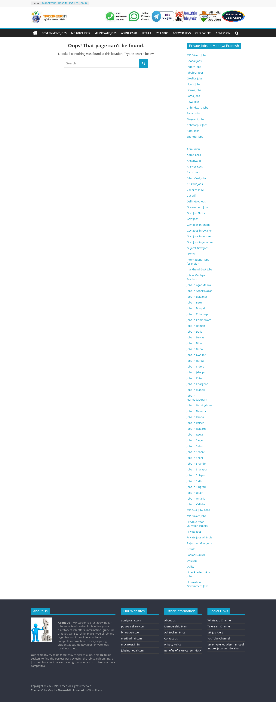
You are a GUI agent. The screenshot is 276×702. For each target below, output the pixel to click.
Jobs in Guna (195, 349)
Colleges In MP (196, 190)
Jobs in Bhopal (196, 308)
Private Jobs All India (200, 537)
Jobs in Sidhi (194, 481)
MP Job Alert (215, 632)
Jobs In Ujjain (195, 492)
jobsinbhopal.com (132, 650)
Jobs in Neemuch (197, 411)
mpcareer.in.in (130, 644)
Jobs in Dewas (195, 337)
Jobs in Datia (195, 331)
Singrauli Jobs (195, 119)
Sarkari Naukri (196, 555)
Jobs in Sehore (196, 452)
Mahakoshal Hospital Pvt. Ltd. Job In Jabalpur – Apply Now (64, 5)
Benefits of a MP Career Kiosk (182, 650)
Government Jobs (54, 33)
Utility (190, 566)
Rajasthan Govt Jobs (199, 543)
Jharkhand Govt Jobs (199, 269)
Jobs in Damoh (196, 326)
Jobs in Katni (195, 378)
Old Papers (203, 33)
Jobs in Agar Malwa (199, 285)
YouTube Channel (218, 638)
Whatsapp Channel (219, 620)
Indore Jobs (194, 67)
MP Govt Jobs (80, 33)
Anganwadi (194, 160)
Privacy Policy (172, 644)
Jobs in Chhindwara (199, 320)
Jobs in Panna (195, 417)
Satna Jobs (193, 96)
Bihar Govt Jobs (196, 178)
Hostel (191, 254)
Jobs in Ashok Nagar (199, 291)
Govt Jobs (192, 219)
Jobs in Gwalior (196, 355)
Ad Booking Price (174, 632)
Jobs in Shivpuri (197, 475)
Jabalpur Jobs (195, 72)
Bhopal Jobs (194, 61)
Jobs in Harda (195, 360)
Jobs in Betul (195, 302)
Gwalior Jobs (194, 78)
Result (146, 33)
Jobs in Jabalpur (197, 372)
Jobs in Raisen (195, 423)
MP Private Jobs (105, 33)
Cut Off (191, 195)
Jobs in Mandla (196, 390)
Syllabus (162, 33)
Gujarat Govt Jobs (198, 248)
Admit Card (129, 33)
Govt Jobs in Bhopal (199, 224)
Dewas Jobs (194, 90)
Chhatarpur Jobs (197, 125)
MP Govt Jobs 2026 (198, 510)
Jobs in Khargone (197, 384)
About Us (170, 620)
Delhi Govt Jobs (196, 201)
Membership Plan (175, 626)
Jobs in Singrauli (197, 487)
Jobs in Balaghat (197, 296)
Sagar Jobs (193, 113)
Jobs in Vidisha (196, 504)
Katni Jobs (193, 131)
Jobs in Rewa (195, 434)
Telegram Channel (219, 626)
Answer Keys (182, 33)
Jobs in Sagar (195, 440)
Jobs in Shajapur (197, 469)
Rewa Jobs (193, 101)
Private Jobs (194, 531)
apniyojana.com (131, 620)
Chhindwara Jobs (197, 107)
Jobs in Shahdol (196, 463)
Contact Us (171, 638)
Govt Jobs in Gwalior (199, 230)
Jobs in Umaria (196, 498)
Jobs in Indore (195, 366)
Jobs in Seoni (195, 458)
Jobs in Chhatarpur (199, 314)
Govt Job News (196, 213)
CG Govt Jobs (195, 184)
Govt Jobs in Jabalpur (200, 242)
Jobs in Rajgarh (196, 428)
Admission (223, 33)
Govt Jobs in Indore (199, 236)
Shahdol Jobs (195, 136)
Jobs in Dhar (194, 343)
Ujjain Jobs (193, 84)
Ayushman (193, 172)
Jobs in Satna (195, 446)
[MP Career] (35, 33)
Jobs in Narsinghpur (199, 405)
